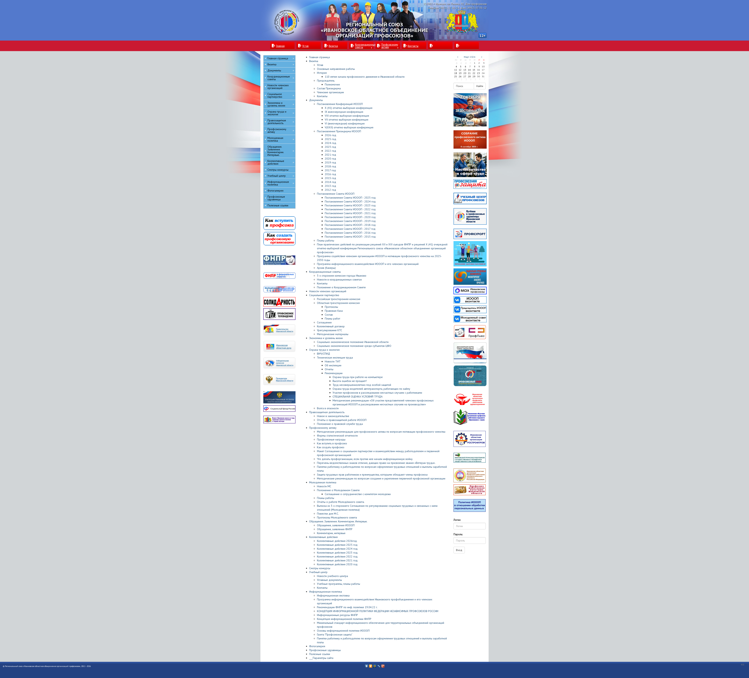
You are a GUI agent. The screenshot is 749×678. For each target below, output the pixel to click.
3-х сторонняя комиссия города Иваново (341, 275)
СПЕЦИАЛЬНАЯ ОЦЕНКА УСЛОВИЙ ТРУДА (357, 396)
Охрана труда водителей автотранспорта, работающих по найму (371, 388)
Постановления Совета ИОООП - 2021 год (350, 213)
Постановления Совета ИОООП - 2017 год (350, 229)
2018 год (330, 166)
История (322, 73)
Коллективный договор (331, 326)
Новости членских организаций (327, 291)
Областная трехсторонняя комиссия (338, 303)
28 (466, 63)
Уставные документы (329, 580)
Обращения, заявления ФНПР (334, 529)
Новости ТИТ (333, 361)
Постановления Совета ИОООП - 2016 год (350, 232)
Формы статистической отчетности (337, 435)
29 (474, 76)
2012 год (330, 190)
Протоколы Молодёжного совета (337, 517)
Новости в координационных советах (339, 279)
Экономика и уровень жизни (326, 338)
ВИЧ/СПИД (323, 353)
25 (455, 76)
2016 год (330, 174)
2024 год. (331, 143)
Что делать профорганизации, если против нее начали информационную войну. (365, 459)
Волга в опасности (328, 408)
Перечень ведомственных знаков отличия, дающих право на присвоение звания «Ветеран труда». (376, 463)
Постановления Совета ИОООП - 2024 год (350, 201)
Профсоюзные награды (331, 439)
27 (461, 63)
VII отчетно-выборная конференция (346, 119)
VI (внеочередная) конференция (345, 123)
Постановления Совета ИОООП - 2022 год (350, 209)
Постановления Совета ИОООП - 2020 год (350, 217)
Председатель (326, 80)
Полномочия (332, 84)
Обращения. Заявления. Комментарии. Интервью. (338, 521)
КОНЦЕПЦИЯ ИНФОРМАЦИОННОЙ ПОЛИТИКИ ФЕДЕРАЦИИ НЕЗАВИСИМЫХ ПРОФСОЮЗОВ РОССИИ (377, 611)
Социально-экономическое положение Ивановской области (353, 342)
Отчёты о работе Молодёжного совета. (341, 502)
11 (455, 69)
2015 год (330, 178)
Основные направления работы (336, 69)
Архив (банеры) (326, 268)
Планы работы (325, 240)
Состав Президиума (329, 88)
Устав (320, 65)
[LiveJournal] (379, 665)
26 (456, 63)
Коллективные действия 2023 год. (337, 552)
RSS (742, 664)
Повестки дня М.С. (328, 513)
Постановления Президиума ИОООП (339, 131)
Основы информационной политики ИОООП (343, 630)
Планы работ (332, 318)
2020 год (330, 158)
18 (455, 73)
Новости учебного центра (332, 576)
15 (474, 69)
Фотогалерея (317, 646)
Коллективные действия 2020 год (337, 564)
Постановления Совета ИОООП (335, 193)
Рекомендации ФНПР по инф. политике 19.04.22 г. (347, 607)
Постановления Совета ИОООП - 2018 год (350, 225)
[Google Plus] (383, 665)
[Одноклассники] (371, 665)
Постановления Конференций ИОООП (340, 104)
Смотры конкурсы (319, 568)
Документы (316, 100)
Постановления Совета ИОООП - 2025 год (350, 197)
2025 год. (331, 139)
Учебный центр (318, 572)
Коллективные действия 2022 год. (337, 556)
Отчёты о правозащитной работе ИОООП (342, 420)
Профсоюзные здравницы (325, 650)
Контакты (322, 96)
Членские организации (330, 92)
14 (469, 69)
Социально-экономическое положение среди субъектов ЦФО (354, 346)
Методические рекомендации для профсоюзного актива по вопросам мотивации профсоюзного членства (381, 431)
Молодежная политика (322, 482)
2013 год (330, 186)
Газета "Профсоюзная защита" (334, 634)
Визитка (313, 61)
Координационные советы (325, 271)
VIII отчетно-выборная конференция (347, 115)
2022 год (330, 151)
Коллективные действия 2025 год (337, 545)
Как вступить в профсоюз (332, 443)
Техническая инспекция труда (335, 357)
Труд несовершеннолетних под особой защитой (362, 385)
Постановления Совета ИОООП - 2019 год (350, 221)
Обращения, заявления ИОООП (336, 525)
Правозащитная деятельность (326, 412)
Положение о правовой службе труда (340, 424)
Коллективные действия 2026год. (337, 541)
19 (460, 73)
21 (469, 73)
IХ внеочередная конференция (344, 112)
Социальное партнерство (324, 295)
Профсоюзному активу (322, 428)
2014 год (330, 182)
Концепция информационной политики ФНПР (344, 619)
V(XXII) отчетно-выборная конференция (349, 127)
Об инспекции (333, 365)
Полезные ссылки (319, 654)
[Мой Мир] (375, 665)
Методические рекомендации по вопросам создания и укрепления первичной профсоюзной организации (381, 478)
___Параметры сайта (321, 658)
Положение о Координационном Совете (341, 287)
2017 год (330, 170)
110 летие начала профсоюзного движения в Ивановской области (365, 76)
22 (474, 73)
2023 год (330, 147)
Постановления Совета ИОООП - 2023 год (350, 205)
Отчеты (329, 369)
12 (460, 69)
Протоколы (331, 307)
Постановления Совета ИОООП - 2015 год (350, 236)
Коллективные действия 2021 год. (337, 560)
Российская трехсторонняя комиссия (338, 299)
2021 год (330, 154)
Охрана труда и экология (324, 349)
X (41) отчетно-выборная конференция (348, 108)
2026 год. (331, 135)
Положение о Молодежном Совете (338, 490)
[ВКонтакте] (367, 665)
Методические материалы (332, 334)
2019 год (330, 162)
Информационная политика (325, 591)
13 (464, 69)
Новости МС (324, 486)
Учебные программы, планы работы (338, 584)
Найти (479, 86)
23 (478, 73)
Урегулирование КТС (329, 330)
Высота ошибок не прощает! (350, 381)
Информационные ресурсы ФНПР (337, 615)
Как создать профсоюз (330, 447)
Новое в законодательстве (333, 416)
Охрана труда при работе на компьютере (358, 377)
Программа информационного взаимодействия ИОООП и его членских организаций (368, 264)
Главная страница (319, 57)
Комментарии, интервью (331, 533)
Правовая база (334, 310)
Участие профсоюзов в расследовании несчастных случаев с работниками (377, 392)
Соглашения (324, 322)
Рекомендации (334, 373)
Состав (329, 314)
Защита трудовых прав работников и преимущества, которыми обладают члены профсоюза (372, 474)
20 (464, 73)
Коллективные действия (323, 537)
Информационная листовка (333, 595)
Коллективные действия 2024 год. (337, 548)
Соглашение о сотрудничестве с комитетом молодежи (358, 494)
